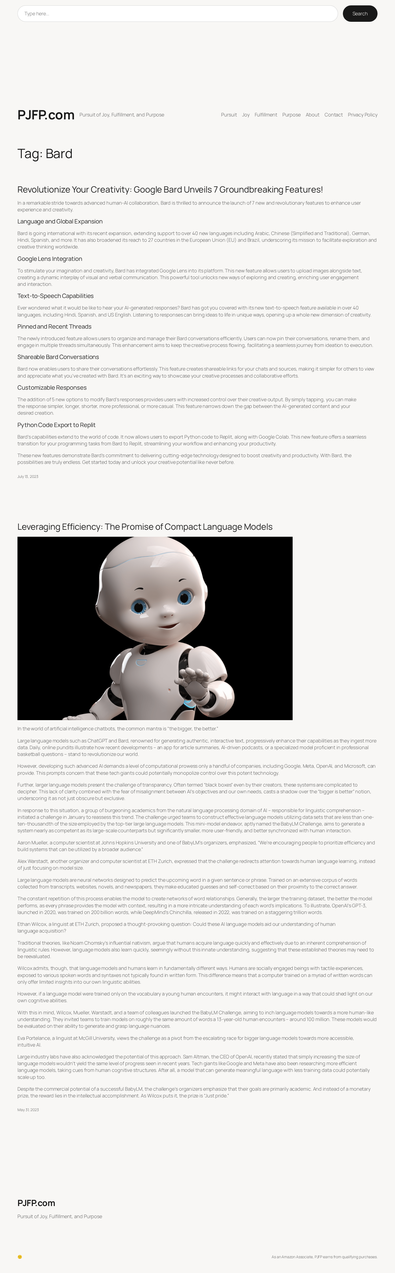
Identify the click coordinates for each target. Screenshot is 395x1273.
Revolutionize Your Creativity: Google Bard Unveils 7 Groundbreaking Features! (170, 189)
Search (360, 13)
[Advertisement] (197, 64)
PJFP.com (45, 114)
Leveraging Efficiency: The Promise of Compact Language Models (145, 526)
